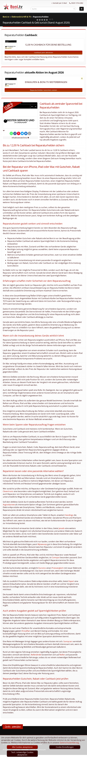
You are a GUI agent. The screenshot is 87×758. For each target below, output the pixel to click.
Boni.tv (6, 17)
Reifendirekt (36, 654)
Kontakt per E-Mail (60, 3)
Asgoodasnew (9, 504)
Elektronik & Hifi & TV (21, 17)
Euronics (42, 568)
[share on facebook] (15, 133)
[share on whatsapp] (11, 133)
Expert (71, 581)
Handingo (69, 515)
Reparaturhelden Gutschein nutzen (43, 90)
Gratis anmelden (13, 727)
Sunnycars (67, 641)
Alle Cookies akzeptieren (22, 747)
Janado (62, 528)
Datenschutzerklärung (69, 742)
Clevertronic (8, 491)
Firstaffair (26, 631)
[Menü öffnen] (81, 9)
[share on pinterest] (18, 133)
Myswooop (42, 544)
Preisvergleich (58, 568)
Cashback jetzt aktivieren (43, 52)
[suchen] (74, 8)
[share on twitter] (22, 133)
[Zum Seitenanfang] (83, 755)
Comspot (56, 557)
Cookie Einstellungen (65, 747)
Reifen (62, 654)
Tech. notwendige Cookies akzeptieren (22, 753)
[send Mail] (29, 133)
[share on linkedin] (26, 133)
